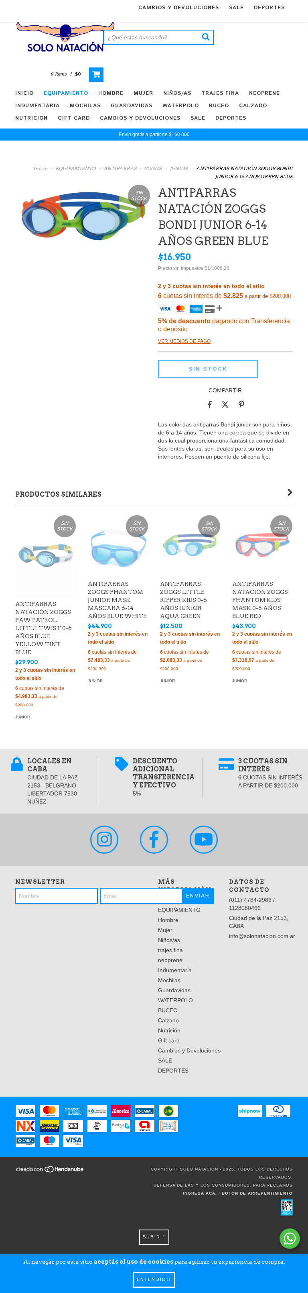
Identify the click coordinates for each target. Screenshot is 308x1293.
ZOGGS (153, 168)
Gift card (74, 118)
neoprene (264, 93)
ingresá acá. (200, 1193)
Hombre (111, 93)
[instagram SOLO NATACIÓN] (104, 840)
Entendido (154, 1279)
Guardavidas (131, 106)
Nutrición (31, 118)
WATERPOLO (180, 106)
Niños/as (177, 93)
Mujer (143, 93)
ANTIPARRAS (119, 168)
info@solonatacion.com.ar (262, 936)
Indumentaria (37, 106)
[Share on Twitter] (225, 404)
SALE (236, 8)
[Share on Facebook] (210, 404)
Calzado (253, 106)
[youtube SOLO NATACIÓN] (204, 840)
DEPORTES (269, 8)
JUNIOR (179, 168)
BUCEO (219, 106)
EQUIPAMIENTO (66, 93)
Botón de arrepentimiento (257, 1193)
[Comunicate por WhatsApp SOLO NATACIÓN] (290, 1238)
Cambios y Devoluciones (178, 8)
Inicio (24, 93)
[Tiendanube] (50, 1171)
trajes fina (220, 93)
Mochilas (85, 106)
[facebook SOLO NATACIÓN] (154, 840)
